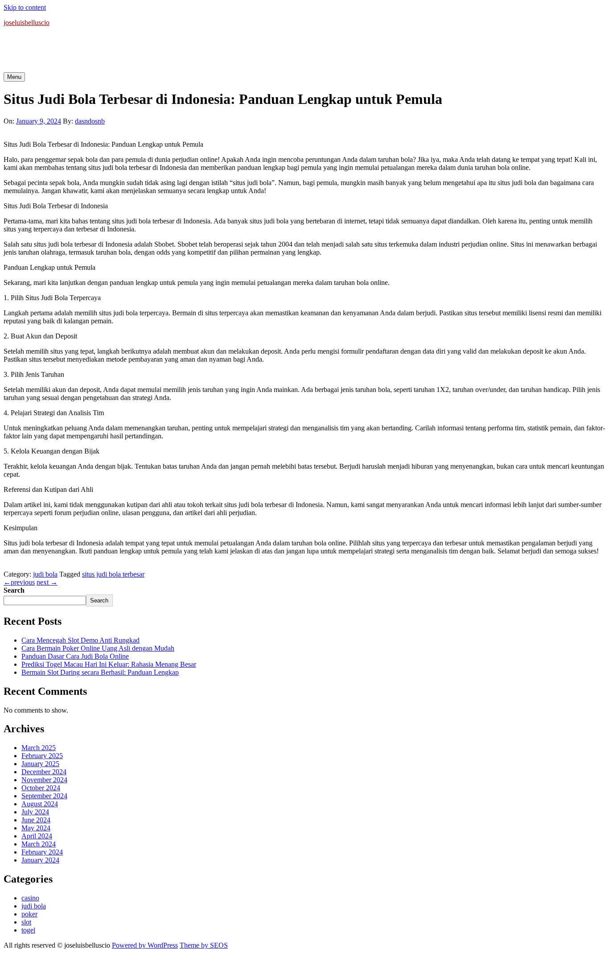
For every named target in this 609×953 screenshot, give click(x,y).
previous (19, 582)
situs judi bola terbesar (113, 574)
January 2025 (40, 763)
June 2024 (35, 820)
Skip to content (25, 7)
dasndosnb (90, 121)
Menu (14, 77)
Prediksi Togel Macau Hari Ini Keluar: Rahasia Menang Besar (108, 664)
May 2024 (35, 828)
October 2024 (40, 788)
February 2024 (42, 852)
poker (29, 914)
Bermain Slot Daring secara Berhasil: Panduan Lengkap (100, 672)
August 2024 (39, 804)
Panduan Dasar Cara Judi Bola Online (75, 656)
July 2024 (35, 812)
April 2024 (36, 836)
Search (14, 590)
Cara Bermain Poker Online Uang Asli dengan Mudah (97, 648)
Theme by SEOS (204, 945)
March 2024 (38, 844)
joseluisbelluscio (26, 22)
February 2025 (42, 755)
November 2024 (44, 780)
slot (26, 922)
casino (30, 898)
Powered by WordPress (145, 945)
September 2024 (44, 796)
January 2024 (40, 860)
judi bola (45, 574)
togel (28, 930)
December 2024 (43, 772)
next (47, 582)
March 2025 (38, 747)
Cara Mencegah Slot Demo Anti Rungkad (80, 640)
